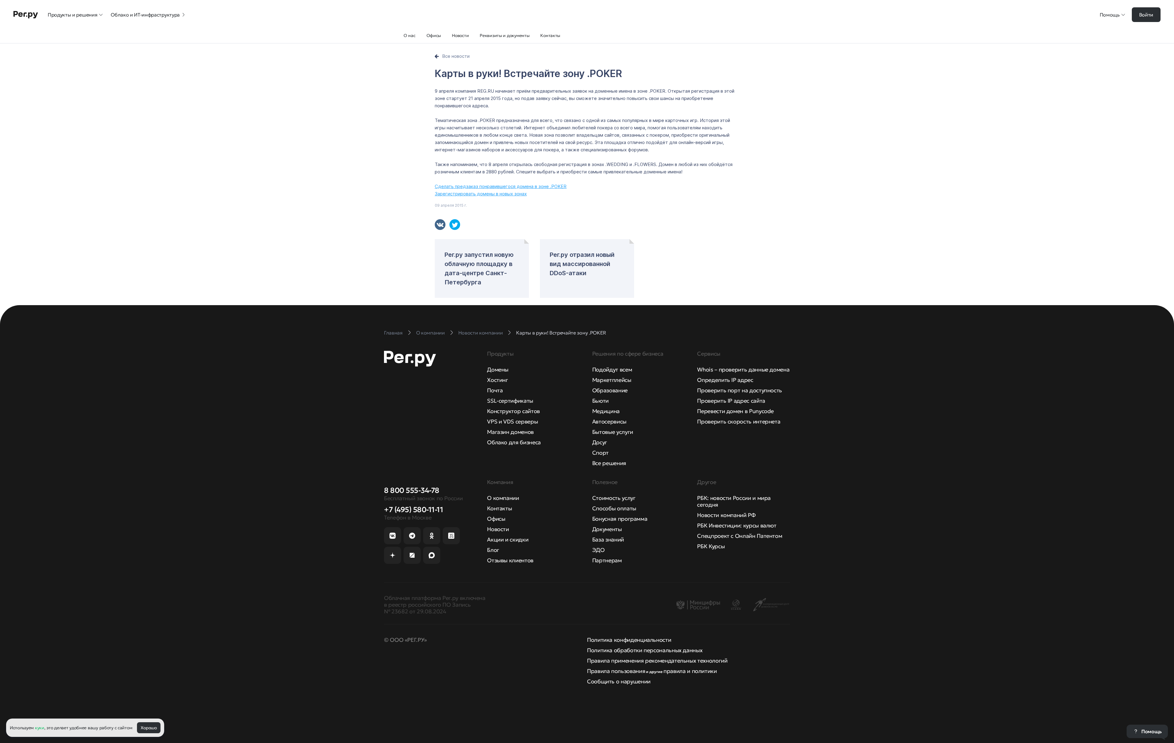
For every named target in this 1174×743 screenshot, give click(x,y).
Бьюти (600, 400)
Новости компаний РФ (726, 515)
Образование (610, 390)
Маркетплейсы (611, 379)
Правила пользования (616, 671)
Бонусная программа (620, 518)
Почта (495, 390)
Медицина (606, 411)
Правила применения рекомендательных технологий (657, 660)
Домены (497, 369)
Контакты (499, 508)
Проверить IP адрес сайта (731, 400)
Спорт (600, 452)
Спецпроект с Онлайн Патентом (739, 535)
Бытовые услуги (612, 431)
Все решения (609, 463)
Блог (493, 549)
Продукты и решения (72, 15)
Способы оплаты (614, 508)
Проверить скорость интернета (738, 421)
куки (39, 727)
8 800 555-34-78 (411, 490)
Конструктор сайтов (513, 411)
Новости (498, 529)
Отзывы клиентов (510, 560)
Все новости (456, 56)
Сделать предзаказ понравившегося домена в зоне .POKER (501, 186)
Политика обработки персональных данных (644, 650)
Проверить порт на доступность (739, 390)
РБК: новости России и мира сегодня (734, 501)
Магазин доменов (510, 431)
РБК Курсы (711, 546)
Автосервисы (609, 421)
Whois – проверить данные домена (743, 369)
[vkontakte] (440, 224)
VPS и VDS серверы (512, 421)
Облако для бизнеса (514, 442)
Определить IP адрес (725, 379)
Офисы (496, 518)
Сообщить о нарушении (619, 681)
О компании (503, 497)
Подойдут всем (612, 369)
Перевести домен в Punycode (735, 411)
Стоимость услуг (614, 497)
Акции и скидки (507, 539)
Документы (607, 529)
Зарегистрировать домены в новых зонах (481, 194)
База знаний (608, 539)
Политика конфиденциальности (629, 639)
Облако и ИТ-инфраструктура (145, 15)
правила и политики (690, 671)
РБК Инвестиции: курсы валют (736, 525)
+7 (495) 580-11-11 (413, 509)
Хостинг (497, 379)
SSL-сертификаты (510, 400)
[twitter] (454, 224)
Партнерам (607, 560)
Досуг (599, 442)
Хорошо (149, 727)
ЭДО (598, 549)
